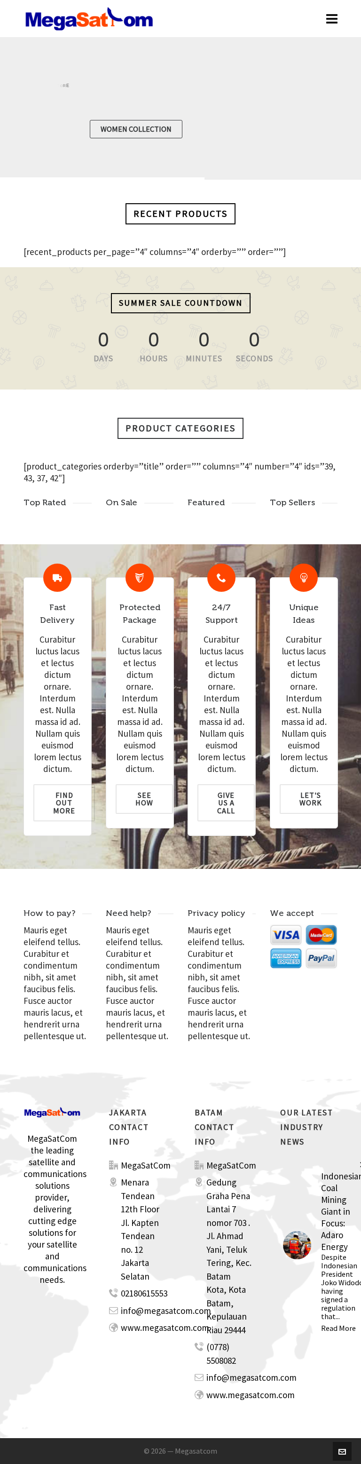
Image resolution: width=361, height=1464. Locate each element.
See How (144, 798)
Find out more (64, 802)
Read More (338, 1328)
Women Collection (136, 129)
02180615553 (144, 1293)
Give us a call (226, 802)
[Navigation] (331, 19)
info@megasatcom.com (166, 1310)
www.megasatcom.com (165, 1327)
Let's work (310, 798)
